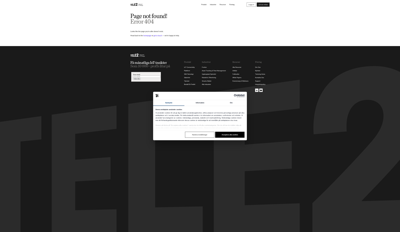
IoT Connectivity (189, 67)
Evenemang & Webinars (240, 81)
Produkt (204, 4)
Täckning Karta (260, 74)
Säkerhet (187, 77)
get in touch (158, 35)
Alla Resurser (236, 67)
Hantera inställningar (199, 135)
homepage (147, 35)
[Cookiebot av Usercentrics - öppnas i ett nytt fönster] (235, 95)
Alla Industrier (206, 84)
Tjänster (186, 81)
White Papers (236, 77)
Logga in (251, 4)
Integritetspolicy (260, 84)
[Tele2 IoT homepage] (136, 4)
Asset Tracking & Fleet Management (214, 70)
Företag (231, 4)
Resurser (223, 4)
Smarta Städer (206, 81)
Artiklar (234, 70)
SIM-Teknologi (188, 74)
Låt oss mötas (263, 4)
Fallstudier (235, 74)
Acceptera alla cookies (230, 135)
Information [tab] (200, 102)
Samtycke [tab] (168, 102)
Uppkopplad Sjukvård (209, 74)
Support (257, 81)
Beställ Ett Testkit (189, 84)
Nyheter (257, 70)
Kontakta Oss (259, 77)
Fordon (204, 67)
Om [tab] (231, 102)
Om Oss (258, 67)
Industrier (213, 4)
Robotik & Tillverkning (209, 77)
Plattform (187, 70)
